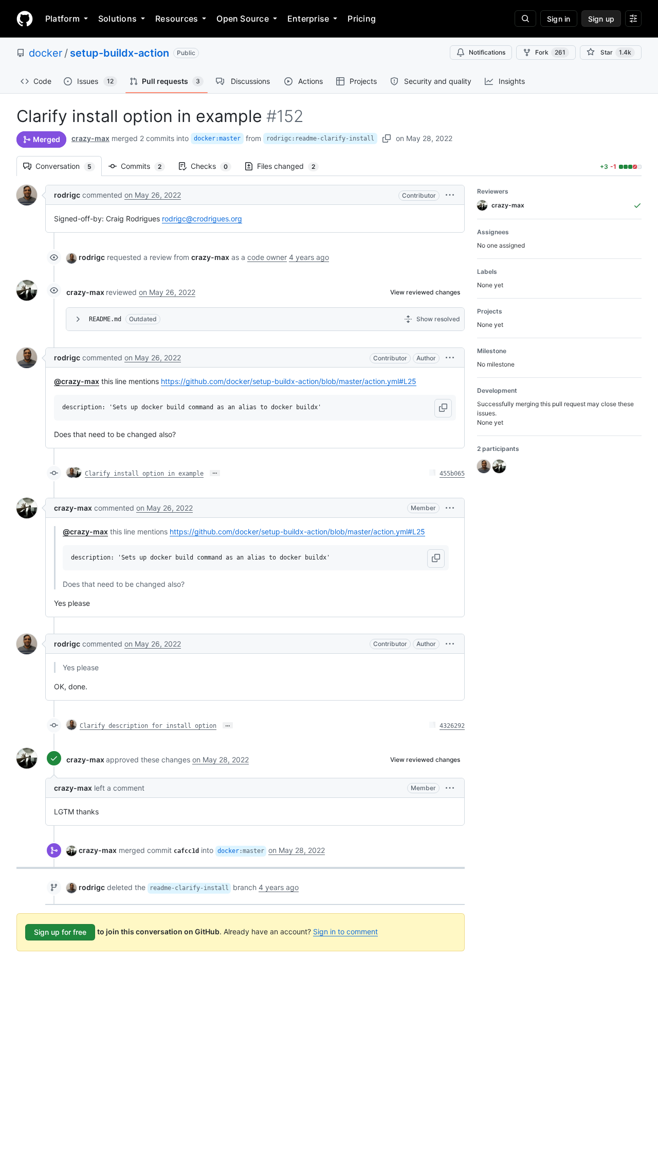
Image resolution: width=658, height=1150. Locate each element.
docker (45, 53)
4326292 (452, 725)
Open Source (242, 18)
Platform (62, 18)
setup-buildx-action (119, 53)
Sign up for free (60, 932)
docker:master (217, 138)
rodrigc (67, 194)
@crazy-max (76, 381)
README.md (105, 319)
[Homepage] (24, 18)
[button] (450, 194)
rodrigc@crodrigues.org (202, 218)
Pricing (362, 18)
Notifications (487, 52)
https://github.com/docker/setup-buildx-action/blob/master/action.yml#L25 (288, 381)
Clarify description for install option (148, 725)
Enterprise (308, 18)
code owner (267, 257)
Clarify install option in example (144, 473)
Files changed (291, 166)
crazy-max (90, 138)
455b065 (452, 473)
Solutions (117, 18)
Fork (550, 52)
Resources (176, 18)
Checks (214, 166)
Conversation (68, 166)
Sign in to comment (345, 931)
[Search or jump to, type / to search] (525, 18)
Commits (146, 166)
